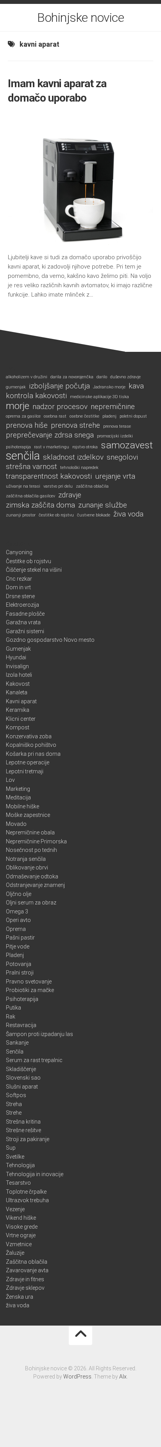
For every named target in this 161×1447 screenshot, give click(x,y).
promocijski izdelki (115, 436)
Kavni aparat (21, 701)
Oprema (16, 929)
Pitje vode (17, 946)
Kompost (17, 727)
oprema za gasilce (23, 416)
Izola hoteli (19, 675)
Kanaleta (16, 692)
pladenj (109, 416)
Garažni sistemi (25, 631)
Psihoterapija (22, 999)
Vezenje (15, 1209)
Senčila (14, 1051)
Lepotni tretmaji (24, 771)
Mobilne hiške (22, 806)
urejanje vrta (115, 476)
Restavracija (21, 1025)
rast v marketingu (51, 447)
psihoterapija (18, 447)
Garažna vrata (23, 622)
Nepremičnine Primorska (36, 841)
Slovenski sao (23, 1078)
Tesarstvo (18, 1183)
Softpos (16, 1095)
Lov (10, 780)
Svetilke (15, 1157)
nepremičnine (113, 406)
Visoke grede (22, 1227)
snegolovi (122, 457)
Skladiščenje (21, 1069)
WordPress (77, 1376)
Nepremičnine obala (30, 832)
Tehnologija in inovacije (34, 1174)
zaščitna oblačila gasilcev (30, 496)
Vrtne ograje (21, 1235)
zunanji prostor (21, 515)
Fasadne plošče (25, 614)
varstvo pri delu (58, 486)
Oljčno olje (18, 894)
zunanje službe (102, 505)
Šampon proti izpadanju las (39, 1034)
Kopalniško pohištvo (31, 745)
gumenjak (16, 387)
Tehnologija (20, 1165)
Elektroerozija (22, 605)
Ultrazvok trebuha (27, 1200)
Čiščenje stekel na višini (34, 570)
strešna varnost (31, 466)
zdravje (69, 495)
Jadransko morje (109, 387)
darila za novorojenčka (71, 376)
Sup (11, 1148)
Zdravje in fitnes (25, 1279)
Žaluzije (15, 1253)
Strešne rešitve (23, 1130)
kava (136, 386)
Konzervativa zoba (29, 736)
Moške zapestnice (28, 815)
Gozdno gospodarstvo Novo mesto (50, 640)
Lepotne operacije (27, 762)
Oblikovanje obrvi (27, 867)
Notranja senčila (26, 859)
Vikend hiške (21, 1218)
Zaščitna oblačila (26, 1262)
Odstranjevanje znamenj (35, 885)
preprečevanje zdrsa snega (50, 435)
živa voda (128, 514)
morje (17, 406)
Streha (14, 1104)
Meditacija (18, 797)
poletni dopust (133, 416)
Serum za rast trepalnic (34, 1060)
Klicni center (21, 719)
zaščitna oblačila (92, 486)
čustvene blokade (93, 515)
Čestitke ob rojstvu (28, 561)
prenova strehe (75, 425)
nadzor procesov (60, 406)
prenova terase (117, 426)
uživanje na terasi (23, 486)
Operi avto (18, 920)
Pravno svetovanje (29, 981)
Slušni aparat (22, 1086)
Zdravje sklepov (25, 1288)
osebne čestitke (84, 416)
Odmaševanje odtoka (32, 876)
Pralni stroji (20, 972)
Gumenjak (18, 649)
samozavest (127, 445)
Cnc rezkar (19, 579)
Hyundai (16, 657)
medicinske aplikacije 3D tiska (99, 396)
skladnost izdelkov (73, 457)
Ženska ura (19, 1297)
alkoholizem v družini (26, 376)
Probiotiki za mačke (30, 990)
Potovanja (18, 964)
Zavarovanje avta (27, 1270)
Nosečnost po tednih (31, 850)
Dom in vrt (18, 587)
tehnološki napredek (79, 467)
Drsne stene (20, 596)
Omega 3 (17, 911)
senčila (23, 455)
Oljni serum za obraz (31, 902)
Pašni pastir (20, 937)
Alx (123, 1376)
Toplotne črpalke (26, 1192)
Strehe (13, 1113)
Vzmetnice (19, 1244)
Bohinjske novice (80, 17)
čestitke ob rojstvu (56, 515)
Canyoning (19, 552)
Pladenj (15, 955)
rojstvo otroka (85, 447)
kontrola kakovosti (36, 396)
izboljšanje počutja (59, 386)
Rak (10, 1016)
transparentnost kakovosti (49, 476)
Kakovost (18, 684)
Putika (13, 1007)
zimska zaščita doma (40, 505)
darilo (102, 376)
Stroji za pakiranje (27, 1139)
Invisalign (17, 666)
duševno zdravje (125, 376)
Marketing (18, 789)
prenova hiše (27, 425)
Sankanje (17, 1043)
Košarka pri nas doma (33, 754)
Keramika (17, 710)
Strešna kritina (23, 1122)
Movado (16, 824)
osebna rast (55, 416)
